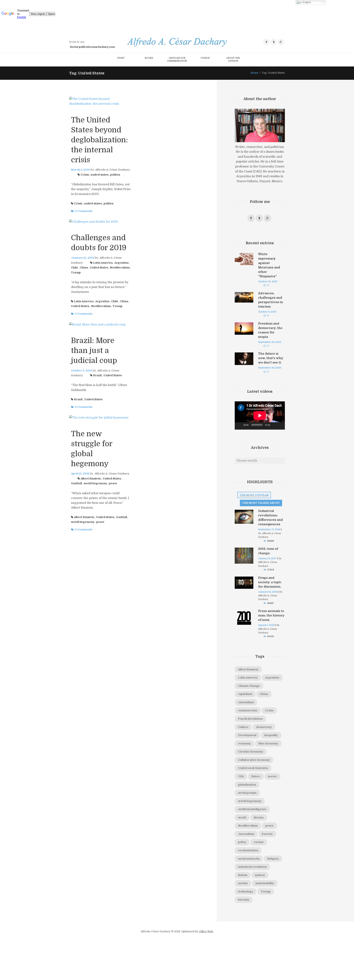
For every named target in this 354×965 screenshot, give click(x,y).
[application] (260, 415)
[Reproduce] (239, 426)
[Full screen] (280, 426)
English (306, 2)
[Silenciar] (274, 426)
